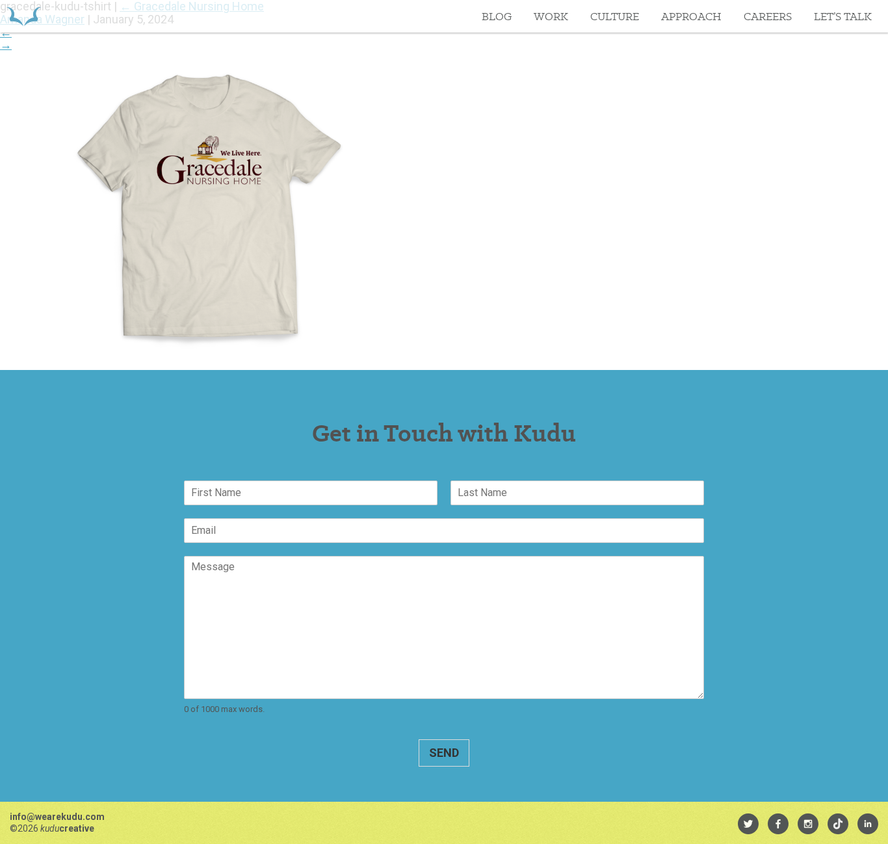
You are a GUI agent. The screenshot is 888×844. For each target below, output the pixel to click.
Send (444, 752)
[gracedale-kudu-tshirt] (208, 359)
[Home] (24, 16)
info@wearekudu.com (57, 816)
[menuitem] (748, 823)
